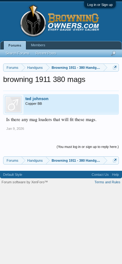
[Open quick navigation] (115, 67)
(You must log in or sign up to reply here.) (88, 147)
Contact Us (100, 174)
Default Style (12, 174)
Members (38, 45)
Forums (14, 45)
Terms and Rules (107, 182)
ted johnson (36, 98)
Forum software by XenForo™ (25, 182)
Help (115, 174)
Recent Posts (46, 53)
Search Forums (17, 53)
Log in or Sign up (100, 5)
